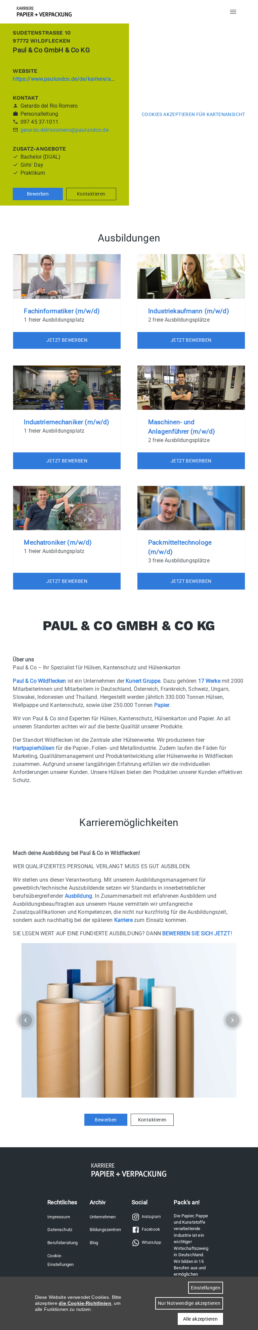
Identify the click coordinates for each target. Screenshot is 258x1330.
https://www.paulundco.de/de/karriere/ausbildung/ (75, 79)
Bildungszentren (105, 1229)
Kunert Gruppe (143, 681)
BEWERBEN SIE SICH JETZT (196, 933)
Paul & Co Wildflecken (39, 681)
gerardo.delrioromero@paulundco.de (64, 130)
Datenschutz (59, 1229)
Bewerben (38, 194)
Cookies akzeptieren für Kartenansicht (193, 114)
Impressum (58, 1216)
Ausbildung (78, 896)
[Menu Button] (233, 12)
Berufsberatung (62, 1242)
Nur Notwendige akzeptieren (189, 1303)
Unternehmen (103, 1216)
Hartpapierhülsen (33, 748)
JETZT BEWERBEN (66, 340)
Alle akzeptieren (200, 1319)
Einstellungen (205, 1287)
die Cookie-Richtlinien (85, 1303)
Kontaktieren (91, 194)
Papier (162, 705)
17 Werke (209, 681)
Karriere (123, 920)
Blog (94, 1242)
